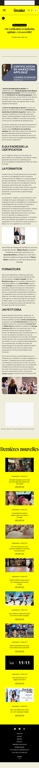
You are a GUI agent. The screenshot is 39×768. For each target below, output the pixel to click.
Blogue (19, 736)
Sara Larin (17, 37)
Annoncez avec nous (20, 744)
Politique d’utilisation (19, 752)
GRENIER (19, 756)
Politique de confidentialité (19, 750)
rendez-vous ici (7, 373)
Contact (19, 741)
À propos (20, 733)
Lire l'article (19, 487)
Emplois (19, 739)
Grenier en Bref (19, 747)
